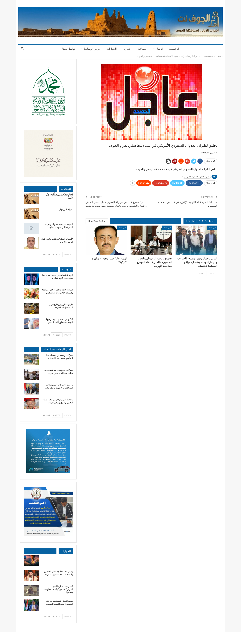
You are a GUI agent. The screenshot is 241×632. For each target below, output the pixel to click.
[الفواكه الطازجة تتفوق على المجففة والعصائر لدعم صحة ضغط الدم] (31, 293)
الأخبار (159, 48)
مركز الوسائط (92, 48)
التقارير (127, 48)
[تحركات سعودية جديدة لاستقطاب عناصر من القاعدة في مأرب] (31, 374)
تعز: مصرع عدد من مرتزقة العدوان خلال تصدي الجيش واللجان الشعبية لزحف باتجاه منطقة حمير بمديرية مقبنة (116, 204)
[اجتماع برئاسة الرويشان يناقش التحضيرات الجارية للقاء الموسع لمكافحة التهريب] (151, 240)
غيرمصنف (212, 227)
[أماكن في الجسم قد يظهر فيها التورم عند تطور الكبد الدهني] (31, 323)
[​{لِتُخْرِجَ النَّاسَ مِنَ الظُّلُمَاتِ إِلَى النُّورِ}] (31, 198)
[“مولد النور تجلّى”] (31, 213)
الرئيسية (174, 48)
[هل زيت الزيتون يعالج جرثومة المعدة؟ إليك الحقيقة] (31, 308)
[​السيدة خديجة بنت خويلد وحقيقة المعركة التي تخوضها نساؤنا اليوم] (31, 228)
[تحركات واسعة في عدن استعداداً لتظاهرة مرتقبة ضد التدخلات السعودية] (31, 359)
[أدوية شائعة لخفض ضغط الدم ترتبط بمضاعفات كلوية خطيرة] (31, 279)
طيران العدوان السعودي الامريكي (196, 176)
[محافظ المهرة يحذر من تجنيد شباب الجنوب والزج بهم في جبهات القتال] (31, 403)
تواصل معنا (68, 48)
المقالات (142, 48)
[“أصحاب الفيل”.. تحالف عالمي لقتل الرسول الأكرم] (31, 243)
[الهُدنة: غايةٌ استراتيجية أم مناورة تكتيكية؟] (106, 240)
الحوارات (111, 48)
